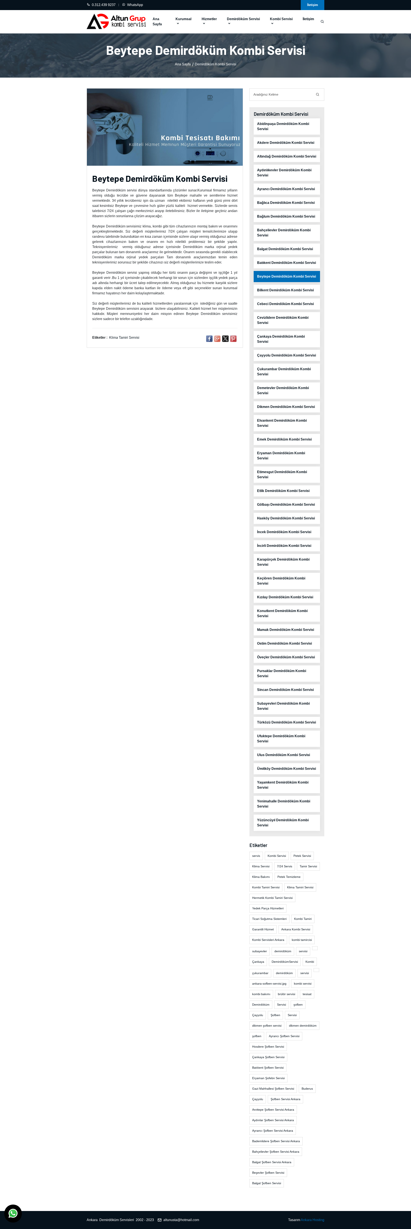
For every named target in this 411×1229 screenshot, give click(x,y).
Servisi (281, 1004)
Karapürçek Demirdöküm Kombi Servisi (283, 562)
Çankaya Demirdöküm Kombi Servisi (281, 339)
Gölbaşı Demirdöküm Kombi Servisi (286, 504)
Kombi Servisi (281, 19)
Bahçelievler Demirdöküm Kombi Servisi (284, 232)
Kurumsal (183, 19)
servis (256, 855)
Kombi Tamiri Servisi (266, 887)
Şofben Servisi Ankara (285, 1099)
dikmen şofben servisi (266, 1025)
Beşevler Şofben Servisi (268, 1172)
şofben (298, 1004)
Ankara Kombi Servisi (295, 929)
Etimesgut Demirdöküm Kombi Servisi (282, 474)
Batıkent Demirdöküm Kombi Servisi (286, 263)
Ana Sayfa (157, 21)
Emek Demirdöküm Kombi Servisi (284, 439)
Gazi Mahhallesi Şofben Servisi (273, 1088)
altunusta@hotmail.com (181, 1220)
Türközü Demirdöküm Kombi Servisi (286, 722)
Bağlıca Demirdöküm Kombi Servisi (286, 203)
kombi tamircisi (302, 940)
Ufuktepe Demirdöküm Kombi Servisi (281, 738)
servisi (303, 951)
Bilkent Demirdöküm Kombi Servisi (285, 290)
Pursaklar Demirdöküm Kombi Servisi (281, 673)
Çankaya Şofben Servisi (268, 1057)
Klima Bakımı (261, 877)
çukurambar (260, 973)
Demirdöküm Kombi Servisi (215, 64)
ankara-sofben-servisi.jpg (269, 983)
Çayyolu (257, 1015)
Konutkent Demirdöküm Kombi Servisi (282, 613)
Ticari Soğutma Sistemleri (269, 919)
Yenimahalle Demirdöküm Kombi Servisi (283, 803)
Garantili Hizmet (263, 929)
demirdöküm (282, 951)
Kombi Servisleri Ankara (268, 940)
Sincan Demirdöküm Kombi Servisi (285, 690)
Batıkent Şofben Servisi (268, 1067)
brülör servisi (286, 994)
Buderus (307, 1088)
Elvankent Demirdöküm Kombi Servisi (282, 423)
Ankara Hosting (312, 1220)
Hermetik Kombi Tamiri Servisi (272, 898)
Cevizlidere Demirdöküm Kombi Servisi (282, 320)
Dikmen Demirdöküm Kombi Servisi (286, 407)
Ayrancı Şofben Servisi (284, 1036)
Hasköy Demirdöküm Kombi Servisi (286, 518)
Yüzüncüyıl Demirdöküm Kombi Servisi (283, 822)
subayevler (259, 951)
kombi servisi (302, 983)
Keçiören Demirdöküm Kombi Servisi (281, 580)
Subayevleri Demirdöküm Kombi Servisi (283, 706)
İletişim (312, 5)
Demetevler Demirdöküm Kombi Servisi (283, 390)
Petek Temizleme (289, 877)
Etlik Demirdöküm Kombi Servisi (283, 491)
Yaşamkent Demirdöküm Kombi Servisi (282, 785)
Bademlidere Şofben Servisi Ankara (276, 1141)
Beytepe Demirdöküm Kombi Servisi (286, 276)
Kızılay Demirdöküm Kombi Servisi (285, 597)
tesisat (307, 994)
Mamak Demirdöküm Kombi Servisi (285, 630)
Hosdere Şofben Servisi (268, 1046)
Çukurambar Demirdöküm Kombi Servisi (284, 371)
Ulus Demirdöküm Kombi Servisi (283, 755)
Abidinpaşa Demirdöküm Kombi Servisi (283, 126)
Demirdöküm (261, 1004)
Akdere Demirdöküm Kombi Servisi (285, 142)
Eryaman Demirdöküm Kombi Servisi (281, 455)
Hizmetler (209, 19)
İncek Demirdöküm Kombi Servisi (284, 532)
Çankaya (258, 961)
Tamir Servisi (308, 866)
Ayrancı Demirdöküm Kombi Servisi (286, 189)
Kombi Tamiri (303, 919)
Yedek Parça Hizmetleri (268, 908)
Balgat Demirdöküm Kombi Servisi (285, 249)
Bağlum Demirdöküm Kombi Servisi (286, 216)
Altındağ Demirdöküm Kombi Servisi (286, 156)
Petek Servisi (302, 855)
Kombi (309, 961)
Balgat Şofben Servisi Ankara (271, 1162)
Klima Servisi (261, 866)
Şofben (275, 1015)
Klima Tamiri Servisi (124, 337)
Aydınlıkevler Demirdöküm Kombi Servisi (284, 172)
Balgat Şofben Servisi (266, 1183)
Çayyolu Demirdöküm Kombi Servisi (286, 355)
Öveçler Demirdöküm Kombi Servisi (286, 657)
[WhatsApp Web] (13, 1214)
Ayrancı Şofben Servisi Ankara (272, 1130)
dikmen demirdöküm (303, 1025)
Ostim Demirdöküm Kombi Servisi (284, 643)
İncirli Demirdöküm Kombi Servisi (284, 546)
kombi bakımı (261, 994)
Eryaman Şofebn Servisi (268, 1078)
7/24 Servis (284, 866)
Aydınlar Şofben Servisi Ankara (273, 1120)
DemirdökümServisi (285, 961)
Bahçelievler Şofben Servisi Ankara (275, 1151)
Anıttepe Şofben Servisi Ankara (273, 1109)
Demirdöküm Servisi (243, 19)
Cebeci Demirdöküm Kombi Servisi (285, 304)
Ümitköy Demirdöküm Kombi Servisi (286, 768)
